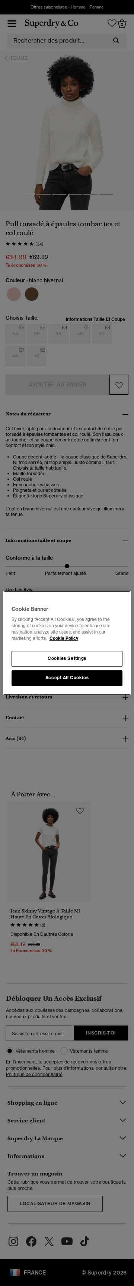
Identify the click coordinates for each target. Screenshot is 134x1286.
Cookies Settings (67, 658)
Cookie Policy (64, 638)
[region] (67, 643)
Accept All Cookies (67, 677)
